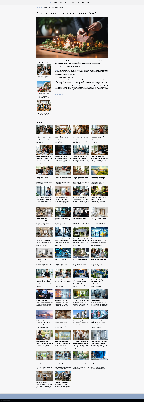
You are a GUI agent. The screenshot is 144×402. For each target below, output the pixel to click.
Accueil (37, 7)
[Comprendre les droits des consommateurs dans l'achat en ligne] (44, 335)
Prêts (61, 2)
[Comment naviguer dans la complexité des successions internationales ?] (44, 150)
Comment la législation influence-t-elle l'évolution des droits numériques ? (63, 158)
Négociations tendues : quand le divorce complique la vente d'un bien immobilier (44, 78)
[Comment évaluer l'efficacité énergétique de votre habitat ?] (81, 232)
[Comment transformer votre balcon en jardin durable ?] (99, 191)
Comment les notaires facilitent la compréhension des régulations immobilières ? (44, 178)
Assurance (66, 2)
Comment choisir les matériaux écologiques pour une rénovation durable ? (43, 219)
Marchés (72, 2)
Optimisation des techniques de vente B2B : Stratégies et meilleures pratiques (62, 363)
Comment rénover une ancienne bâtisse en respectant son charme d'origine (63, 322)
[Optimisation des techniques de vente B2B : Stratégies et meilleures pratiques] (63, 355)
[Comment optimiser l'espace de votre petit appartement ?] (63, 191)
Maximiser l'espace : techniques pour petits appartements (42, 261)
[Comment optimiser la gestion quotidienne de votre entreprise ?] (99, 129)
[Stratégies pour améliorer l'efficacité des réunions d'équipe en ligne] (81, 211)
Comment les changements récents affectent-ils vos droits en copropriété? (99, 158)
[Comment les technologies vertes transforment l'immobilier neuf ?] (81, 253)
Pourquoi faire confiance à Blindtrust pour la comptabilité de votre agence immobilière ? (99, 363)
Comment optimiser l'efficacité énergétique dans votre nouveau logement (81, 302)
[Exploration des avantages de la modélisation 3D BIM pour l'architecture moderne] (44, 314)
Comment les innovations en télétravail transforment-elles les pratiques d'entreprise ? (63, 219)
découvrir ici (57, 70)
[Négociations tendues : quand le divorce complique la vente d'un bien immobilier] (44, 70)
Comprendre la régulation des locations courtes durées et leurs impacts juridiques (80, 343)
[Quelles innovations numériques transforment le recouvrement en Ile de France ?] (44, 294)
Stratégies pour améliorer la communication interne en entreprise (80, 199)
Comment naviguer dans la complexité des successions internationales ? (43, 158)
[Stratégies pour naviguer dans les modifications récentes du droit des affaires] (44, 273)
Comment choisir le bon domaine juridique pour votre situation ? (81, 137)
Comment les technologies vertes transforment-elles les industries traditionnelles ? (98, 178)
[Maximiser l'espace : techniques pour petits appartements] (44, 253)
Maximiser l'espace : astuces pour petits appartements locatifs (98, 219)
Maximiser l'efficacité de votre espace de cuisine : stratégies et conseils (44, 363)
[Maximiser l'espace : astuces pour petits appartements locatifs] (99, 211)
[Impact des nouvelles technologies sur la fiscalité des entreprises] (63, 253)
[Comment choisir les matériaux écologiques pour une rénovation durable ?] (44, 211)
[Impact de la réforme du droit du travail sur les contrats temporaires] (63, 232)
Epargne (55, 2)
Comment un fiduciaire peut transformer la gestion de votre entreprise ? (99, 240)
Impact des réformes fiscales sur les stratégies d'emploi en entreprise (98, 261)
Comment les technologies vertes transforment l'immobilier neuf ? (80, 261)
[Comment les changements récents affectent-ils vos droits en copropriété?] (99, 150)
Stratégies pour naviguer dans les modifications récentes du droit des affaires (44, 281)
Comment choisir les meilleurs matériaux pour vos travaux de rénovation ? (63, 178)
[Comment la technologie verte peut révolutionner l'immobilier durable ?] (99, 273)
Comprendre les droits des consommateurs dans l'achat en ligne (44, 343)
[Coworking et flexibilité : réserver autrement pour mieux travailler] (44, 105)
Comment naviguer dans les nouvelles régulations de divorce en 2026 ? (80, 158)
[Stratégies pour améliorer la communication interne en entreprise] (81, 191)
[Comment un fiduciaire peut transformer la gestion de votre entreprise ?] (99, 232)
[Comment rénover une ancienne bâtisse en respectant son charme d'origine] (63, 314)
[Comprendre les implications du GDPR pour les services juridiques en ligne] (99, 314)
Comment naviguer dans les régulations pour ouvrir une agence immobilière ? (44, 199)
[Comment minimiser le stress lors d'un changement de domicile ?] (81, 170)
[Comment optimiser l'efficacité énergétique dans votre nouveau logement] (81, 294)
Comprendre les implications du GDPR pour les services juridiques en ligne (98, 322)
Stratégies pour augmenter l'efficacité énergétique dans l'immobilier (62, 343)
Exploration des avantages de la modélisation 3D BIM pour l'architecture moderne (44, 322)
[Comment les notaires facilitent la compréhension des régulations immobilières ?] (44, 170)
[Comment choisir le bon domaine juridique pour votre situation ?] (81, 129)
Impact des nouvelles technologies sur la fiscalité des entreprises (63, 261)
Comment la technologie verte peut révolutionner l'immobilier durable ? (99, 281)
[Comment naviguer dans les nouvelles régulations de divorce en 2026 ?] (81, 150)
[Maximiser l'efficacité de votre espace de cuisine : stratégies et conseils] (44, 355)
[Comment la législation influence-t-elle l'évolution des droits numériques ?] (63, 150)
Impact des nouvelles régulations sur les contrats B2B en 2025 (80, 281)
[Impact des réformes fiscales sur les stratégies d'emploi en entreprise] (99, 253)
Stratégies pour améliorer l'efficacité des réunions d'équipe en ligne (79, 219)
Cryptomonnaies (80, 2)
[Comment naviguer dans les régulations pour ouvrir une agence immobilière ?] (44, 191)
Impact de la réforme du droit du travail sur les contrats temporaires (62, 240)
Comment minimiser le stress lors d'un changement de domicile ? (80, 178)
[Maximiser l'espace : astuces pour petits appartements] (44, 232)
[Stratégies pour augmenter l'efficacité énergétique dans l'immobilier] (63, 335)
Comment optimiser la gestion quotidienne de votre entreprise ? (99, 137)
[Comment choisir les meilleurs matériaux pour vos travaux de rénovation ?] (63, 170)
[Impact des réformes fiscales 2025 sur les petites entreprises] (63, 273)
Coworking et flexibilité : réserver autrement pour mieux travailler (44, 113)
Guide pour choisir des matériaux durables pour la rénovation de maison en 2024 (44, 384)
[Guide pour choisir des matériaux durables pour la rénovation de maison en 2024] (44, 376)
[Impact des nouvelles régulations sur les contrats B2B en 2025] (81, 273)
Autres (88, 2)
